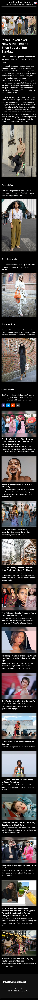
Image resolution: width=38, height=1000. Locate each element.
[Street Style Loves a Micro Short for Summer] (19, 726)
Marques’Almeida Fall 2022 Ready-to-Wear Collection (18, 780)
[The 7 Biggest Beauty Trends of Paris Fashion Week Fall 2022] (19, 597)
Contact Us (18, 989)
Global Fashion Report (19, 2)
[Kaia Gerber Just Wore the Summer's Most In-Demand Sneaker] (19, 686)
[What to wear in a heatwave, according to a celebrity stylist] (19, 514)
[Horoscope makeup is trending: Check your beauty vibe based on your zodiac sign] (19, 640)
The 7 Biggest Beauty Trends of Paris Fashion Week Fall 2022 (19, 614)
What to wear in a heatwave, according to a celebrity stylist (16, 530)
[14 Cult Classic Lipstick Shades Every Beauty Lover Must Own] (19, 807)
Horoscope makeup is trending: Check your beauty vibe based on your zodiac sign (19, 658)
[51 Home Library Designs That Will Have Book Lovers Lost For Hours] (19, 552)
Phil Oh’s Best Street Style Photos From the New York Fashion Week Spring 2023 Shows (17, 441)
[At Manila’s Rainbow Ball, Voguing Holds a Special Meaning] (19, 943)
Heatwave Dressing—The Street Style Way (19, 866)
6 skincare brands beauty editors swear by (17, 485)
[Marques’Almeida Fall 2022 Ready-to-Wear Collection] (19, 764)
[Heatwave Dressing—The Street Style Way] (19, 850)
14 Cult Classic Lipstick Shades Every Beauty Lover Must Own (18, 823)
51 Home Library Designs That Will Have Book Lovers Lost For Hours (17, 568)
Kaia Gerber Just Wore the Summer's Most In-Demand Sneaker (18, 702)
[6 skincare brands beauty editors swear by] (19, 469)
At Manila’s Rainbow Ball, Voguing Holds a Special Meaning (17, 959)
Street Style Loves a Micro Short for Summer (18, 742)
